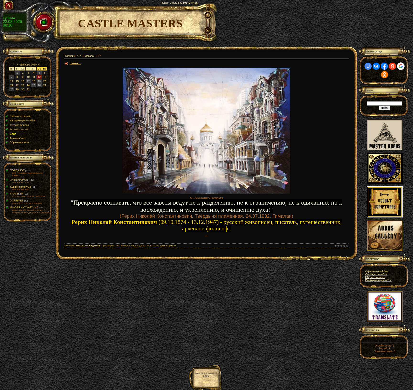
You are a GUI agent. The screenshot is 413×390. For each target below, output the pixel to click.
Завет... (75, 63)
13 (44, 77)
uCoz (206, 381)
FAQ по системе (375, 277)
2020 (79, 55)
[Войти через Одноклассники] (384, 74)
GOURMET (16, 200)
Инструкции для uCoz (378, 280)
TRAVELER (16, 193)
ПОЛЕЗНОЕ (17, 170)
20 (44, 81)
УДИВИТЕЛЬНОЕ (20, 186)
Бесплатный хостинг (206, 378)
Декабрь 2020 (28, 64)
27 (44, 85)
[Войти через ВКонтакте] (376, 66)
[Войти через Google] (401, 66)
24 (28, 85)
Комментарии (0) (168, 245)
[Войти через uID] (368, 66)
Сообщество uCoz (376, 274)
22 (17, 85)
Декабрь (90, 55)
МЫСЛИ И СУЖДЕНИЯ (24, 207)
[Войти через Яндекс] (392, 66)
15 (17, 81)
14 (11, 81)
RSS (195, 2)
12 (39, 77)
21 (11, 85)
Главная (69, 55)
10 (28, 77)
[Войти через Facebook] (384, 66)
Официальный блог (377, 271)
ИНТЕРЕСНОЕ (19, 179)
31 (28, 89)
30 (22, 89)
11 (34, 77)
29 (17, 89)
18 (33, 81)
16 (22, 81)
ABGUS (135, 245)
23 (22, 85)
